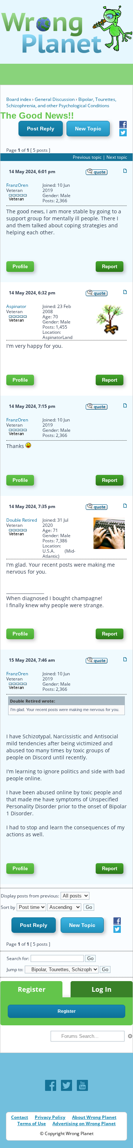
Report (109, 266)
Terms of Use (31, 1123)
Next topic (116, 157)
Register (31, 989)
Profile (20, 266)
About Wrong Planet (94, 1117)
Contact (19, 1117)
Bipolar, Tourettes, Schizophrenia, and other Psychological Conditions (61, 102)
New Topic (88, 129)
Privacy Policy (50, 1117)
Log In (102, 989)
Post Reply (40, 129)
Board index (18, 99)
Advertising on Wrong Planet (84, 1123)
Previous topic (87, 157)
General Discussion (55, 99)
